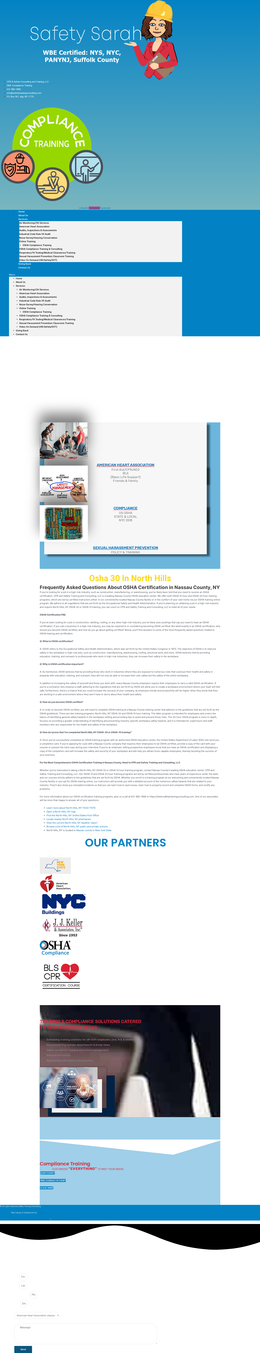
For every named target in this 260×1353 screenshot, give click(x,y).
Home (19, 278)
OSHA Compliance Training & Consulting (40, 249)
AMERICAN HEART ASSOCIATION (125, 465)
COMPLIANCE (126, 508)
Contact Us (24, 267)
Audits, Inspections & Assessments (38, 230)
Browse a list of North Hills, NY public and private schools (77, 826)
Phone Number (22, 1294)
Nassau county (84, 830)
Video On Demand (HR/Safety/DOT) (38, 260)
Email (17, 1303)
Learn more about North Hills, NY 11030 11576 (70, 807)
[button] (95, 275)
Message (18, 1321)
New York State (103, 830)
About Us (20, 282)
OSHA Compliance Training (37, 245)
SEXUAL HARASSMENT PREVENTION (125, 548)
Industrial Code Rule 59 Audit (34, 234)
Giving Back (22, 330)
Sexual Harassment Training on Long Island (31, 1219)
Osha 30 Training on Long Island (65, 1219)
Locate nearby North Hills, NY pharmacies (68, 819)
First (16, 1276)
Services (23, 219)
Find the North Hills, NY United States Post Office (72, 815)
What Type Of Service (25, 1310)
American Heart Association (34, 226)
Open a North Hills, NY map (61, 811)
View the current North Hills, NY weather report (71, 822)
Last (16, 1285)
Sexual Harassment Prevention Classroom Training (46, 256)
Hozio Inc (41, 1212)
